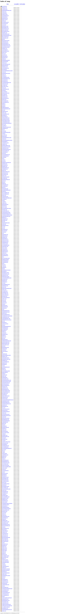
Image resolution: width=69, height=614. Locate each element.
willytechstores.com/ (5, 601)
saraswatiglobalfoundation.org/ (7, 448)
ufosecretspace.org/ (5, 536)
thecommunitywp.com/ (5, 521)
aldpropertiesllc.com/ (5, 27)
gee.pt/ (3, 233)
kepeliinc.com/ (4, 298)
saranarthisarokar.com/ (5, 445)
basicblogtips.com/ (5, 81)
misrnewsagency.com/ (5, 344)
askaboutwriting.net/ (5, 65)
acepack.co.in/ (4, 11)
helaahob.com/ (4, 252)
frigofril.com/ (4, 224)
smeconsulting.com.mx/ (5, 483)
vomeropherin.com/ (5, 580)
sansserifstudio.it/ (4, 444)
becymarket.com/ (4, 85)
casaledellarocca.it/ (5, 128)
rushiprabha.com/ (4, 439)
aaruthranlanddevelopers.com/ (6, 10)
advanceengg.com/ (5, 23)
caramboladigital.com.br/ (6, 121)
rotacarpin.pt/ (4, 437)
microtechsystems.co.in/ (5, 342)
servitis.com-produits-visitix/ (6, 466)
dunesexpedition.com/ (5, 193)
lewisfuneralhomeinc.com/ (6, 318)
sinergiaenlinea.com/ (5, 478)
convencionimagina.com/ (6, 154)
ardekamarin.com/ (4, 57)
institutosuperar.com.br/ (5, 276)
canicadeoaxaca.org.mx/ (5, 119)
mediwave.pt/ (4, 336)
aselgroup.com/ (4, 62)
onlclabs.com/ (4, 376)
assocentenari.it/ (4, 69)
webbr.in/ (3, 596)
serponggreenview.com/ (5, 462)
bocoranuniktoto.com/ (5, 102)
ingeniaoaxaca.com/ (5, 275)
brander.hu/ (3, 106)
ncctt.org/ (3, 365)
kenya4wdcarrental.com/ (6, 297)
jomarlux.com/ (4, 289)
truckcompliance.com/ (5, 528)
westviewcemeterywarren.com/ (7, 597)
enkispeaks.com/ (4, 209)
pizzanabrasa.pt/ (4, 394)
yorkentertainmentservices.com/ (7, 609)
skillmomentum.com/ (5, 479)
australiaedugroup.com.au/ (6, 73)
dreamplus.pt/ (4, 191)
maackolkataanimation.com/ (6, 326)
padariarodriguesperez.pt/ (6, 382)
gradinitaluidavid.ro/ (5, 242)
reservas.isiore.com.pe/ (5, 432)
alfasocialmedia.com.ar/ (5, 31)
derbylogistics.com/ (5, 174)
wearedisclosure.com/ (5, 593)
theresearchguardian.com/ (6, 525)
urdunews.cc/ (4, 558)
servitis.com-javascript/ (5, 465)
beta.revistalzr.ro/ (4, 91)
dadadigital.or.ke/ (4, 163)
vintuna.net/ (4, 576)
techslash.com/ (4, 515)
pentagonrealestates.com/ (6, 391)
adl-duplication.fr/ (4, 16)
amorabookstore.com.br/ (5, 47)
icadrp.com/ (4, 264)
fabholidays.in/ (4, 217)
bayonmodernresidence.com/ (6, 82)
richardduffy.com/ (4, 435)
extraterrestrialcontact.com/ (6, 216)
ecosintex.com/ (4, 203)
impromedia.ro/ (4, 271)
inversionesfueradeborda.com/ (6, 277)
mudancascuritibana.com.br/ (6, 355)
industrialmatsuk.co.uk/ (5, 273)
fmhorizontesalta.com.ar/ (6, 222)
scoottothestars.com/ (5, 454)
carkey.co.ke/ (4, 124)
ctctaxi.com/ (4, 161)
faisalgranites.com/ (5, 218)
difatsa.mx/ (3, 182)
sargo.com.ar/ (4, 449)
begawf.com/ (4, 87)
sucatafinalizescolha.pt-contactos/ (7, 503)
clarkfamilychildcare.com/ (6, 145)
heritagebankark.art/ (5, 255)
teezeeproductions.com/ (5, 516)
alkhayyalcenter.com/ (5, 36)
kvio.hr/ (3, 309)
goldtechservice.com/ (5, 241)
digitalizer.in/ (4, 183)
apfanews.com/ (4, 52)
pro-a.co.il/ (3, 407)
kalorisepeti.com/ (4, 296)
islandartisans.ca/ (4, 281)
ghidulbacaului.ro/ (5, 235)
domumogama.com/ (5, 188)
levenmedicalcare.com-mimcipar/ (7, 315)
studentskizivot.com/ (5, 498)
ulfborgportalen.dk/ (5, 538)
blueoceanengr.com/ (5, 100)
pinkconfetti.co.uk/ (5, 393)
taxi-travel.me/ (4, 512)
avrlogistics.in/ (4, 75)
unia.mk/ (3, 542)
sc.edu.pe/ (3, 452)
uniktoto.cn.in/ (4, 546)
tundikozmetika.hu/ (5, 530)
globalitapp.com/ (4, 237)
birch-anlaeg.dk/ (4, 94)
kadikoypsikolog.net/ (5, 294)
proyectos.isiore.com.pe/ (5, 414)
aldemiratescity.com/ (5, 26)
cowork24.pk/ (4, 157)
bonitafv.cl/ (3, 103)
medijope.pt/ (4, 335)
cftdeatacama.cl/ (4, 136)
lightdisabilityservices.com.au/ (6, 319)
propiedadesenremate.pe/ (6, 411)
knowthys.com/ (4, 302)
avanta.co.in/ (4, 74)
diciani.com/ (4, 180)
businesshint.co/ (4, 115)
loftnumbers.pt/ (4, 322)
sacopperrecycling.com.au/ (6, 441)
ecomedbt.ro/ (4, 201)
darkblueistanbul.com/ (5, 167)
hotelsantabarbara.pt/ (5, 260)
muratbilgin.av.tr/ (4, 360)
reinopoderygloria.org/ (5, 427)
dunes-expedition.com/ (5, 192)
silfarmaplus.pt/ (4, 475)
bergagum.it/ (4, 90)
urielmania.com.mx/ (5, 559)
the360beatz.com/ (4, 520)
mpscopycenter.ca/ (5, 351)
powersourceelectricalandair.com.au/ (7, 399)
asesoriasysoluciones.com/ (6, 64)
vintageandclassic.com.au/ (6, 575)
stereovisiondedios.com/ (5, 496)
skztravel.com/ (4, 482)
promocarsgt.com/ (4, 410)
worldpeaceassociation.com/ (6, 604)
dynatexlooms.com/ (5, 196)
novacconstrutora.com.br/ (6, 370)
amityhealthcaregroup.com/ (6, 45)
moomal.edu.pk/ (4, 348)
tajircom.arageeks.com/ (5, 509)
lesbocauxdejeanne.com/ (6, 314)
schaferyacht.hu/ (4, 453)
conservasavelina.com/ (5, 150)
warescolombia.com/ (5, 587)
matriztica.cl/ (4, 331)
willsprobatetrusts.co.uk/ (5, 600)
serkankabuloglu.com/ (5, 461)
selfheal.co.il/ (4, 457)
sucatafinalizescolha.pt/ (5, 504)
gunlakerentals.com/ (5, 246)
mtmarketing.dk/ (4, 353)
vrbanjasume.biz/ (4, 583)
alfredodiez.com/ (4, 32)
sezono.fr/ (3, 471)
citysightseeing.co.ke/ (5, 142)
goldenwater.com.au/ (5, 239)
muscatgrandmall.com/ (5, 361)
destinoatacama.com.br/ (5, 176)
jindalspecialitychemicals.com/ (6, 288)
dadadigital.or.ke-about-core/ (6, 162)
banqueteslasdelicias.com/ (6, 78)
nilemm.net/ (4, 368)
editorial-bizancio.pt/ (5, 204)
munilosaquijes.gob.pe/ (5, 357)
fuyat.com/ (3, 226)
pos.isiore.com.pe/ (5, 398)
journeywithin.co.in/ (5, 293)
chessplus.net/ (4, 138)
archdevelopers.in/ (5, 56)
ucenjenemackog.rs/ (5, 533)
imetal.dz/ (3, 268)
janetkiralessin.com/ (5, 285)
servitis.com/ (4, 469)
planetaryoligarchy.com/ (5, 395)
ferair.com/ (3, 221)
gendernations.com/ (5, 234)
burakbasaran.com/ (5, 111)
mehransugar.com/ (5, 339)
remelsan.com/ (4, 429)
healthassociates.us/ (5, 251)
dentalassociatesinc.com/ (6, 171)
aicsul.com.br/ (4, 24)
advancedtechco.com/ (5, 22)
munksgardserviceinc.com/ (6, 359)
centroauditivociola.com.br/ (6, 132)
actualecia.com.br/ (5, 14)
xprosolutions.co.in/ (5, 608)
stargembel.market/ (5, 495)
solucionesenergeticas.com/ (6, 488)
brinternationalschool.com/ (6, 108)
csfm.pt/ (3, 158)
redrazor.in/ (3, 424)
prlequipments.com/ (5, 406)
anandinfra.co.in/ (4, 48)
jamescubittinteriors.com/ (6, 284)
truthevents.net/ (4, 529)
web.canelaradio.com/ (5, 595)
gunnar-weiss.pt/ (4, 247)
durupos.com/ (4, 195)
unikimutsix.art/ (4, 545)
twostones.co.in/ (4, 532)
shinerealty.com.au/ (5, 473)
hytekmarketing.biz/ (5, 262)
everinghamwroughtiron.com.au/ (7, 214)
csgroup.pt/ (3, 159)
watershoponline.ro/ (5, 591)
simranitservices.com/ (5, 477)
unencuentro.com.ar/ (5, 541)
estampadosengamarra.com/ (6, 213)
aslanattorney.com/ (5, 66)
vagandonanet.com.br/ (5, 562)
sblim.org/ (3, 450)
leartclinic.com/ (4, 313)
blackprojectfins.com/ (5, 98)
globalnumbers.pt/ (4, 238)
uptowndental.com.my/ (5, 555)
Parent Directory (4, 6)
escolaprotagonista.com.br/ (6, 212)
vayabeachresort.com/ (5, 566)
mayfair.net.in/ (4, 332)
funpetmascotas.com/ (5, 225)
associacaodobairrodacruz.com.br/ (7, 70)
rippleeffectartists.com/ (5, 436)
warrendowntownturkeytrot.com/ (7, 588)
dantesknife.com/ (4, 166)
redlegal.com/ (4, 423)
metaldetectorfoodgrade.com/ (6, 340)
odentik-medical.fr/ (5, 372)
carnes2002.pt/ (4, 125)
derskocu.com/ (4, 175)
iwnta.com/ (3, 283)
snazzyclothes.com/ (5, 487)
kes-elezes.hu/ (4, 301)
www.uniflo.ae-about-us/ (6, 606)
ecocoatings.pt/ (4, 199)
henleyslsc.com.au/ (5, 254)
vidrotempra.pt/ (4, 571)
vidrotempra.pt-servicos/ (5, 570)
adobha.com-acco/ (5, 19)
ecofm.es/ (3, 200)
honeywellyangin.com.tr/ (6, 258)
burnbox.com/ (4, 112)
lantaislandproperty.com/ (6, 311)
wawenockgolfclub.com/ (6, 592)
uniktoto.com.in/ (4, 547)
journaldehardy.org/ (5, 292)
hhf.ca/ (3, 256)
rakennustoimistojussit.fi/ (6, 420)
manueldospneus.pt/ (5, 327)
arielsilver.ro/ (4, 58)
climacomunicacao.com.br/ (6, 146)
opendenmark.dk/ (4, 377)
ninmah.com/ (4, 369)
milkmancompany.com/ (5, 343)
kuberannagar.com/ (5, 306)
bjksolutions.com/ (4, 95)
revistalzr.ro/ (4, 433)
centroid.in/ (3, 133)
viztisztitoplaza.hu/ (5, 579)
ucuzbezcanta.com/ (5, 534)
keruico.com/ (4, 300)
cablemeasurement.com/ (5, 117)
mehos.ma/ (3, 338)
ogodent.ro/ (3, 373)
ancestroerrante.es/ (5, 49)
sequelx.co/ (3, 458)
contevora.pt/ (4, 153)
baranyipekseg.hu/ (5, 79)
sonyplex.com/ (4, 490)
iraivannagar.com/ (4, 279)
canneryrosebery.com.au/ (6, 120)
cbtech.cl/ (3, 129)
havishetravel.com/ (5, 250)
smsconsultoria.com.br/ (5, 486)
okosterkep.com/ (4, 374)
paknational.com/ (4, 386)
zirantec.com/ (4, 610)
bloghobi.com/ (4, 99)
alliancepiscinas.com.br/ (5, 40)
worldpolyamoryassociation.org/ (7, 605)
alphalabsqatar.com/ (5, 41)
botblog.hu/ (3, 104)
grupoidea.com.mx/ (5, 243)
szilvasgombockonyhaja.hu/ (6, 508)
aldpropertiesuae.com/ (5, 28)
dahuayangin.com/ (5, 165)
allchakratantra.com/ (5, 37)
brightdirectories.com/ (5, 107)
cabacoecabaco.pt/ (5, 116)
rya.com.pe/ (4, 440)
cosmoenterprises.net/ (5, 155)
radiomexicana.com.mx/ (5, 418)
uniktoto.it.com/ (4, 549)
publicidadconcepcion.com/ (6, 415)
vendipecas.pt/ (4, 567)
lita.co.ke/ (3, 321)
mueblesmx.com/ (4, 356)
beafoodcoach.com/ (5, 83)
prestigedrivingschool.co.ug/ (6, 403)
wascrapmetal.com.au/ (5, 589)
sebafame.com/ (4, 456)
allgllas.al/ (3, 39)
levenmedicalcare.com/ (5, 317)
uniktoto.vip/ (4, 553)
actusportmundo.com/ (5, 15)
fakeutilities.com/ (4, 220)
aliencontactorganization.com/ (6, 35)
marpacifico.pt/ (4, 330)
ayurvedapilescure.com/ (5, 77)
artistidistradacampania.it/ (6, 60)
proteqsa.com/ (4, 412)
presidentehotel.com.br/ (5, 401)
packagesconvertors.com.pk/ (6, 381)
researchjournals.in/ (5, 431)
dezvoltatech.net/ (4, 178)
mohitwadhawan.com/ (5, 347)
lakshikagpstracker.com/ (5, 310)
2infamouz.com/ (4, 7)
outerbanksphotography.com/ (6, 380)
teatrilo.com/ (4, 513)
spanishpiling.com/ (5, 492)
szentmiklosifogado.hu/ (5, 507)
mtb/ (2, 352)
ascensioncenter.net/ (5, 61)
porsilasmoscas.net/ (5, 397)
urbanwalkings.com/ (5, 557)
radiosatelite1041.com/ (5, 419)
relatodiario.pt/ (4, 428)
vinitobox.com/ (4, 574)
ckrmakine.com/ (4, 144)
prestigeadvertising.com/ (5, 402)
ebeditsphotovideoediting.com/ (7, 197)
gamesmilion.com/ (5, 229)
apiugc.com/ (4, 53)
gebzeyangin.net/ (4, 230)
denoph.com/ (4, 170)
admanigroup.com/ (5, 18)
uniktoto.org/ (4, 551)
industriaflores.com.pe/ (5, 272)
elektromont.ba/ (4, 205)
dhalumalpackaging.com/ (6, 179)
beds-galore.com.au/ (5, 86)
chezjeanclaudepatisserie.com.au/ (7, 140)
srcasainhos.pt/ (4, 494)
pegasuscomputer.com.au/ (6, 390)
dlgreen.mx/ (4, 187)
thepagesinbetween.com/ (6, 524)
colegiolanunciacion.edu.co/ (6, 149)
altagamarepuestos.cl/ (5, 43)
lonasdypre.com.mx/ (5, 323)
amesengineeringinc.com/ (6, 44)
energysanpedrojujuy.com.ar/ (6, 208)
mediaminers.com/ (5, 334)
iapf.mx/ (3, 263)
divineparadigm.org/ (5, 184)
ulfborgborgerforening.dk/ (6, 537)
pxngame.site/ (4, 416)
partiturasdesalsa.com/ (5, 389)
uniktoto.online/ (4, 550)
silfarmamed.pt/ (4, 474)
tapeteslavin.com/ (4, 511)
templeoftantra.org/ (5, 517)
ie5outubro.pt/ (4, 267)
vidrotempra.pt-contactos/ (6, 568)
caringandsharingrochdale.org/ (6, 123)
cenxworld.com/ (4, 134)
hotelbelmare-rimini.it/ (5, 259)
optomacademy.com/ (5, 378)
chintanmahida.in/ (4, 141)
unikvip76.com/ (4, 554)
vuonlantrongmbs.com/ (5, 584)
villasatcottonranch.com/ (5, 572)
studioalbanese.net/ (5, 500)
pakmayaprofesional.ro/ (5, 385)
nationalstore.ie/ (4, 364)
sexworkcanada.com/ (5, 470)
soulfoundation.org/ (5, 491)
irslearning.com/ (4, 280)
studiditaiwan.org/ (4, 499)
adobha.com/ (4, 20)
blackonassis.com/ (5, 96)
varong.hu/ (3, 563)
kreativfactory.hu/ (4, 305)
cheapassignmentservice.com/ (6, 137)
